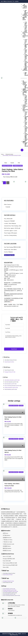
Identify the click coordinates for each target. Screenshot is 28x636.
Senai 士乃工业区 (26, 41)
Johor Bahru (14, 249)
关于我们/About (25, 7)
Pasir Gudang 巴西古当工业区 (10, 176)
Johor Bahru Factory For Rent (11, 360)
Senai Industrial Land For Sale (11, 389)
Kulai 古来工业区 (26, 51)
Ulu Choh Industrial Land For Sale (11, 381)
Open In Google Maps (9, 255)
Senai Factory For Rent (9, 361)
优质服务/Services (25, 90)
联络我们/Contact (25, 142)
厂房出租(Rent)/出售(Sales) (25, 18)
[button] (24, 78)
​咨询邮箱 (10, 613)
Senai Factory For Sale (9, 370)
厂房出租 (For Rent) (26, 24)
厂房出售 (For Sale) (26, 28)
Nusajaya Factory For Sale (10, 372)
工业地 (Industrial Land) (25, 32)
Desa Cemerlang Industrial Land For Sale (13, 385)
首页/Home (25, 5)
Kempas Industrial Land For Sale (11, 387)
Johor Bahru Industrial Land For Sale (12, 380)
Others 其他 (26, 67)
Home (2, 154)
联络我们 (10, 608)
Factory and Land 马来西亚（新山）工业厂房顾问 (16, 319)
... (9, 426)
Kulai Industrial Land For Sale (11, 383)
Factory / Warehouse (7, 165)
